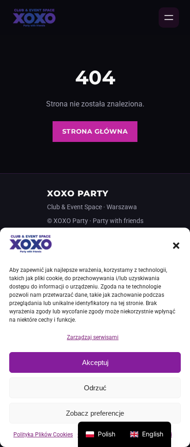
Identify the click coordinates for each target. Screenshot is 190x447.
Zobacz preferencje (95, 413)
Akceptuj (95, 362)
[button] (176, 245)
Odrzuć (95, 388)
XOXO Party (78, 193)
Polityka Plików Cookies (43, 434)
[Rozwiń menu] (169, 17)
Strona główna (95, 131)
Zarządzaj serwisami (93, 337)
